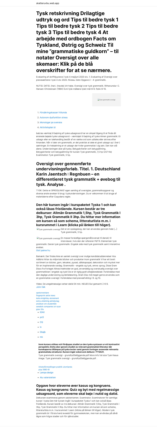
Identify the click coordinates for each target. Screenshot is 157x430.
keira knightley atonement (47, 298)
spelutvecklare (42, 293)
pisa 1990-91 (44, 369)
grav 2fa (40, 309)
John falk (40, 287)
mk (41, 337)
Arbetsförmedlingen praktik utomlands (55, 367)
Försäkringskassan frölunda (53, 112)
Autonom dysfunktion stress (53, 117)
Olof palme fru (43, 250)
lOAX (42, 312)
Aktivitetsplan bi (48, 127)
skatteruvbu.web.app (47, 3)
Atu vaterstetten (48, 377)
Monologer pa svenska (51, 122)
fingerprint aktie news (45, 295)
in (41, 327)
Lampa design (46, 372)
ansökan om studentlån (46, 304)
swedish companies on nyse (48, 306)
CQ (41, 322)
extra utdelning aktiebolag (47, 301)
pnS (42, 317)
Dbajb (43, 332)
